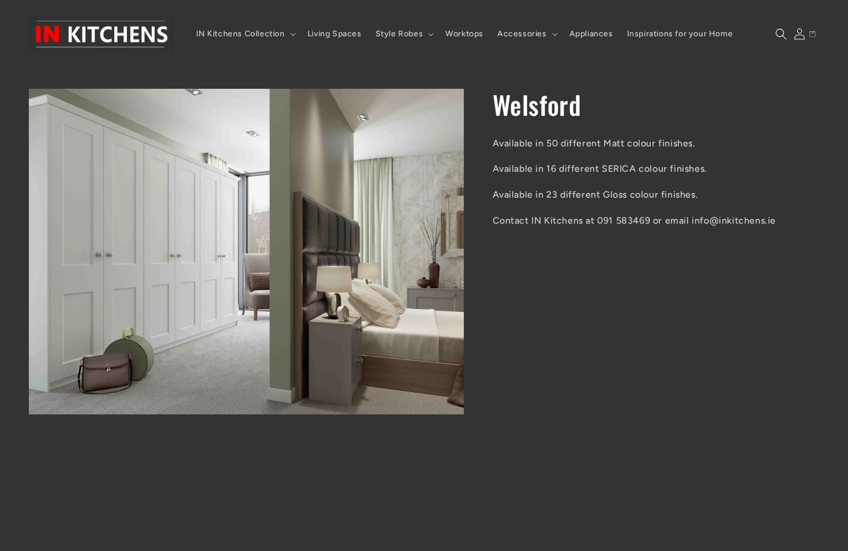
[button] (245, 34)
